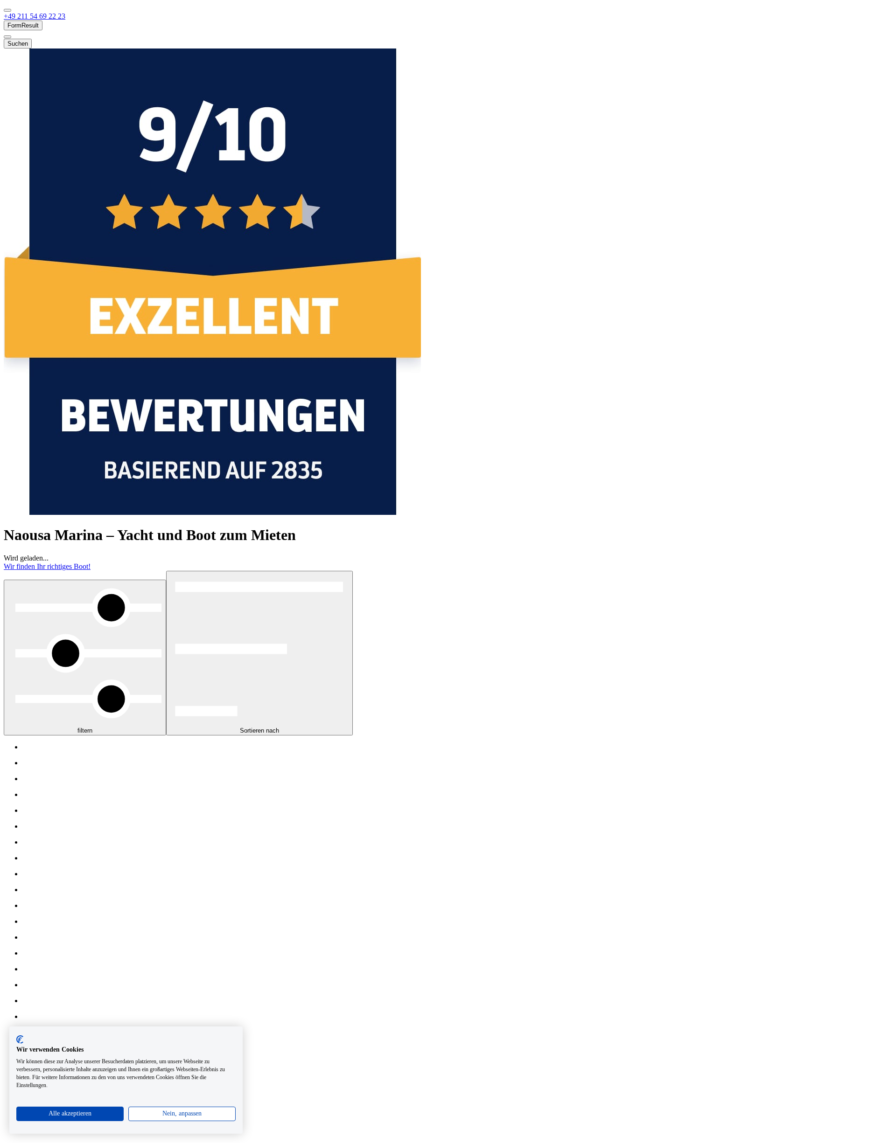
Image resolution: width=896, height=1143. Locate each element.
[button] (34, 16)
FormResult (23, 25)
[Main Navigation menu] (7, 10)
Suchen (17, 43)
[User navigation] (7, 36)
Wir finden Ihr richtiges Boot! (47, 566)
